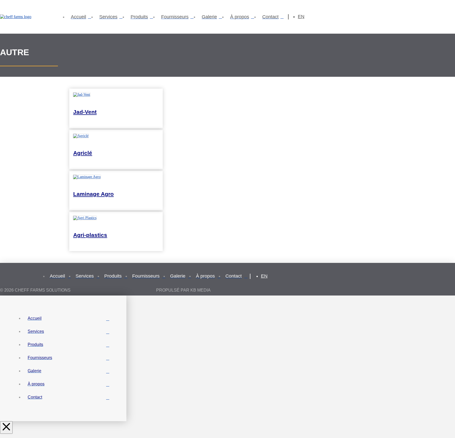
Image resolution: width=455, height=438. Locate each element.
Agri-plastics (90, 235)
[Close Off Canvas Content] (6, 427)
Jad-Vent (85, 112)
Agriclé (82, 153)
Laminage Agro (93, 194)
